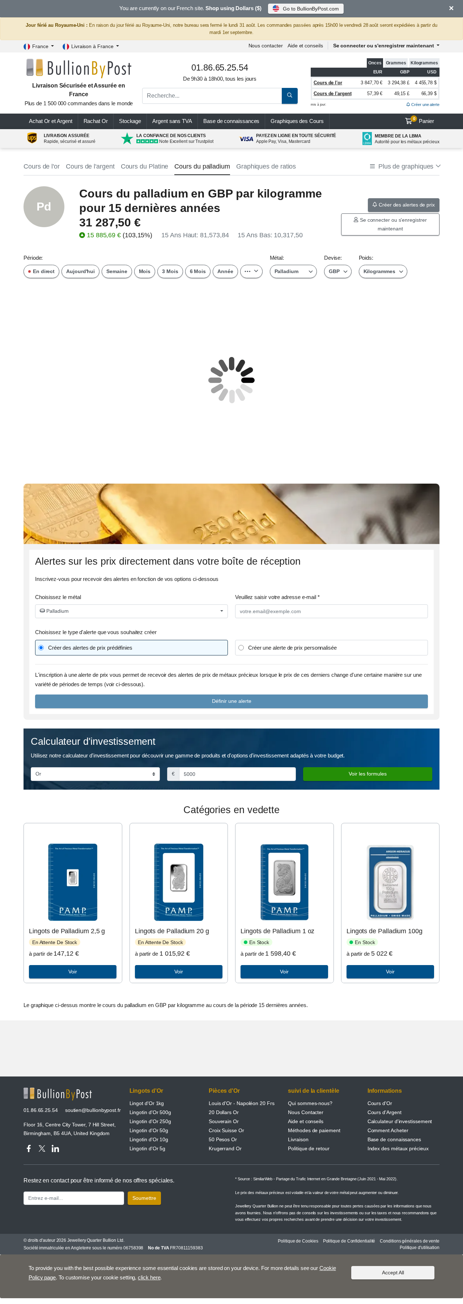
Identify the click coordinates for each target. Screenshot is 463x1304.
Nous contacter (266, 45)
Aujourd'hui (80, 271)
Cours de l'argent (333, 93)
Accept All (393, 1272)
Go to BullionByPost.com (311, 9)
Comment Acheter (388, 1130)
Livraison (298, 1139)
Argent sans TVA (172, 121)
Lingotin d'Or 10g (149, 1139)
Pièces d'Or (224, 1091)
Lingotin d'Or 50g (149, 1130)
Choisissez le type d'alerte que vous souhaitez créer (96, 632)
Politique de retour (308, 1148)
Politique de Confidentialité (349, 1241)
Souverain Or (224, 1121)
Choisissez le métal (58, 597)
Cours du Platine (145, 166)
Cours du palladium (202, 166)
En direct (43, 271)
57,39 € (374, 93)
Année (225, 271)
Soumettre (144, 1198)
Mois (145, 271)
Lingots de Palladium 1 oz (277, 931)
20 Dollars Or (224, 1112)
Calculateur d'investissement (400, 1121)
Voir (72, 971)
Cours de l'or (328, 82)
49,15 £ (401, 93)
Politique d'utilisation (419, 1247)
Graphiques (297, 121)
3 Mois (170, 271)
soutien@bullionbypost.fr (93, 1110)
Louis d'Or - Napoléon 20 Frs (242, 1103)
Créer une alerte (424, 104)
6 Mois (198, 271)
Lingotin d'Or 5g (147, 1148)
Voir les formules (368, 774)
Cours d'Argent (385, 1112)
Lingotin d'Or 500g (150, 1112)
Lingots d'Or (146, 1091)
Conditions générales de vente (409, 1241)
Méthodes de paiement (314, 1130)
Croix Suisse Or (226, 1130)
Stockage (130, 121)
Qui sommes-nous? (310, 1103)
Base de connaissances (231, 121)
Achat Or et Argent (50, 121)
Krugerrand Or (225, 1148)
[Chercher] (290, 96)
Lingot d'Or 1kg (146, 1103)
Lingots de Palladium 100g (384, 931)
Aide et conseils (305, 45)
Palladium (57, 611)
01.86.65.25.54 (41, 1110)
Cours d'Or (380, 1103)
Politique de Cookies (298, 1241)
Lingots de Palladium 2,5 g (67, 931)
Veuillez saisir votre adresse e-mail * (277, 597)
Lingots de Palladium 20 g (172, 931)
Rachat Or (96, 121)
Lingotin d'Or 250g (150, 1121)
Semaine (116, 271)
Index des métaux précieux (398, 1148)
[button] (404, 166)
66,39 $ (429, 93)
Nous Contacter (305, 1112)
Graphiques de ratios (266, 166)
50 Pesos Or (223, 1139)
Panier (423, 120)
